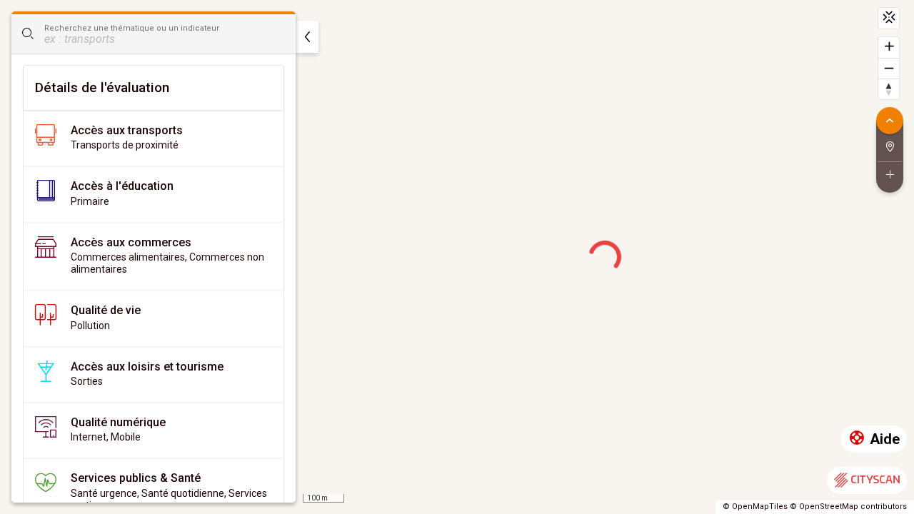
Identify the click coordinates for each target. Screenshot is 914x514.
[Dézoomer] (888, 68)
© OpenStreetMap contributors (848, 506)
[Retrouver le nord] (888, 89)
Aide (885, 439)
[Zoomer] (888, 47)
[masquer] (307, 37)
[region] (457, 257)
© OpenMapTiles (755, 506)
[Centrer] (889, 18)
